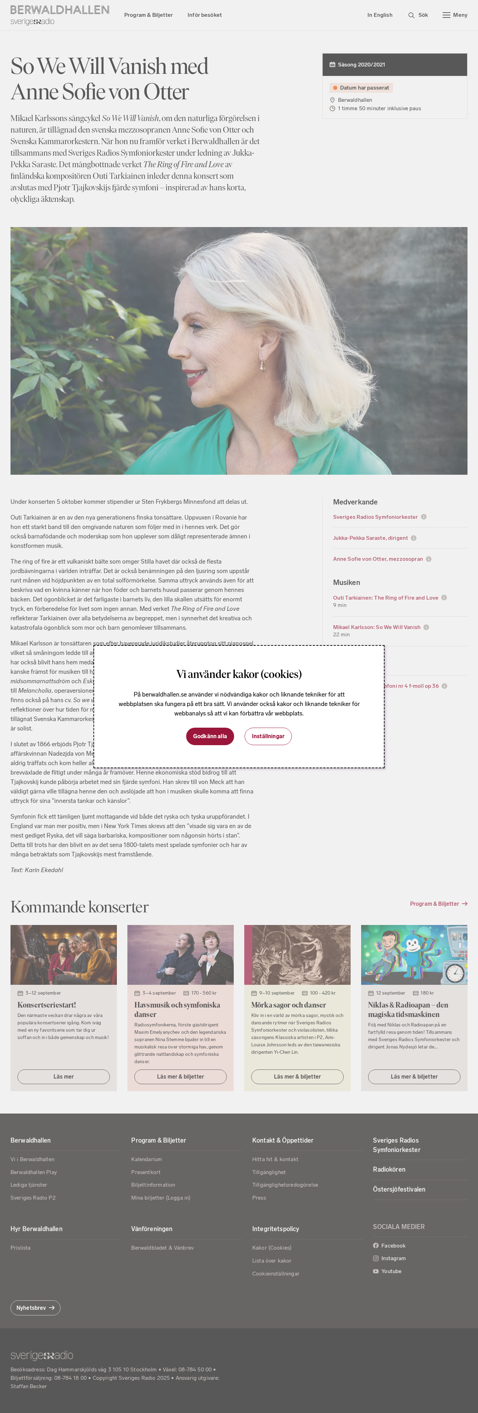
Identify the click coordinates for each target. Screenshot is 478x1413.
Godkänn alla (210, 736)
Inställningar (268, 736)
